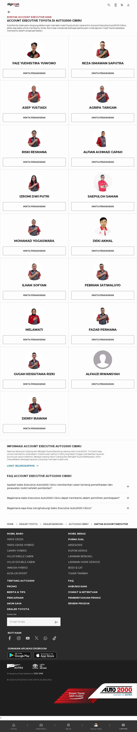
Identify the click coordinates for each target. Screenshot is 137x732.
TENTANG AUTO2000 (20, 580)
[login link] (128, 5)
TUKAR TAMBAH (78, 573)
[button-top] (131, 719)
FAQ (71, 580)
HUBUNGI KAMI (77, 586)
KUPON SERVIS (77, 550)
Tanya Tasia (96, 728)
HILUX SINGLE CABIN (20, 556)
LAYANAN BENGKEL (80, 556)
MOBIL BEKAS (77, 533)
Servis (68, 728)
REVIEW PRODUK (79, 603)
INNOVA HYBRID (17, 567)
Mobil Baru (41, 728)
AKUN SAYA (14, 603)
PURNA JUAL (76, 539)
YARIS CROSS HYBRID (20, 545)
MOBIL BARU (15, 533)
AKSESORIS (75, 545)
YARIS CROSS (15, 539)
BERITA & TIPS (16, 592)
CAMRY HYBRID (17, 550)
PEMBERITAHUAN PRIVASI (84, 597)
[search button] (109, 5)
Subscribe (11, 614)
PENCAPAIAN (15, 597)
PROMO (12, 586)
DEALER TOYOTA (18, 609)
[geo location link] (115, 5)
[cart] (122, 5)
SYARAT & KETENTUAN (82, 592)
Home (14, 728)
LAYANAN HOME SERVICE (84, 562)
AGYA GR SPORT (17, 573)
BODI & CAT (75, 567)
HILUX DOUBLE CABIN (21, 562)
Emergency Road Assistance (25, 673)
